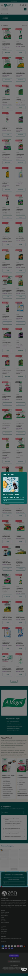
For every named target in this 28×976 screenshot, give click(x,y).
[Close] (25, 474)
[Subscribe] (23, 501)
